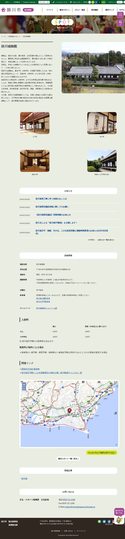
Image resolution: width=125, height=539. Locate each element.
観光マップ (109, 10)
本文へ (7, 2)
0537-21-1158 (69, 500)
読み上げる (76, 2)
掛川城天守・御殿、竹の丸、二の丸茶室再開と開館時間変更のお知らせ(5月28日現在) (72, 232)
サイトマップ (81, 531)
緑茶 (103, 2)
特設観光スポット (14, 36)
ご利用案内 (16, 2)
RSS (92, 240)
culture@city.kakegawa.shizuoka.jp (80, 507)
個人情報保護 (55, 531)
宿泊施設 (94, 10)
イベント (49, 10)
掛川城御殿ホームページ (45, 308)
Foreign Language (29, 2)
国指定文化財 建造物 (30, 369)
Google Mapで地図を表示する (100, 453)
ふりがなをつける (61, 2)
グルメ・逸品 (80, 10)
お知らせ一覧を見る (105, 240)
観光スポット (65, 10)
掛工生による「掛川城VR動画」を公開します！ (57, 223)
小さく (120, 2)
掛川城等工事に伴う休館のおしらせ (51, 199)
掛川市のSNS (109, 524)
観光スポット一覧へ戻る (67, 459)
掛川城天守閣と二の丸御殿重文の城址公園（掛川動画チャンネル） (50, 373)
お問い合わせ (68, 531)
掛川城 (24, 478)
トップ (3, 36)
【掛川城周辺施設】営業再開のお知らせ (53, 215)
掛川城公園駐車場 (43, 298)
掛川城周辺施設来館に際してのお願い (52, 207)
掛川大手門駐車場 (43, 302)
